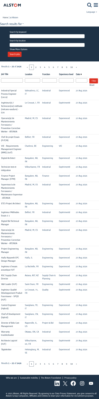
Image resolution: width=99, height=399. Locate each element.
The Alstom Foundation (51, 377)
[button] (96, 5)
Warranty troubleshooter (7, 333)
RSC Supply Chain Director (9, 277)
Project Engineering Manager (10, 250)
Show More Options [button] (18, 49)
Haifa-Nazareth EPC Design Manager (10, 259)
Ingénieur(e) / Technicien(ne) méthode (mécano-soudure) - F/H (11, 107)
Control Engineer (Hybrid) (8, 307)
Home (5, 17)
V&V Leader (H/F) (9, 284)
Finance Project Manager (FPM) (8, 177)
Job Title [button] (4, 74)
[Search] (89, 5)
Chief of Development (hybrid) (10, 315)
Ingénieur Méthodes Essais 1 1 (10, 214)
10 (71, 67)
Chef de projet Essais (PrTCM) (10, 138)
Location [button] (28, 74)
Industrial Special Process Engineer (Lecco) (8, 94)
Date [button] (78, 74)
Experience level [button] (66, 74)
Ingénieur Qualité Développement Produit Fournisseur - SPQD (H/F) (11, 294)
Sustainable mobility (29, 377)
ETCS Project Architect (10, 203)
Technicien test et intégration (8, 168)
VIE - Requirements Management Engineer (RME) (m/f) (11, 149)
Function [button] (46, 74)
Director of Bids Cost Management (10, 324)
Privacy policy (70, 377)
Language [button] (91, 12)
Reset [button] (91, 85)
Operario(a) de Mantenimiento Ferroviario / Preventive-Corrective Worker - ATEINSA (10, 125)
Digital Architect (8, 158)
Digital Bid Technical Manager (10, 222)
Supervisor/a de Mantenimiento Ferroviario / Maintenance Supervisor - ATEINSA (12, 191)
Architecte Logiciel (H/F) (9, 342)
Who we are (11, 377)
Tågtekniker (6, 349)
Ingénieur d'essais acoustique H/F (9, 268)
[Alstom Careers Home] (11, 5)
